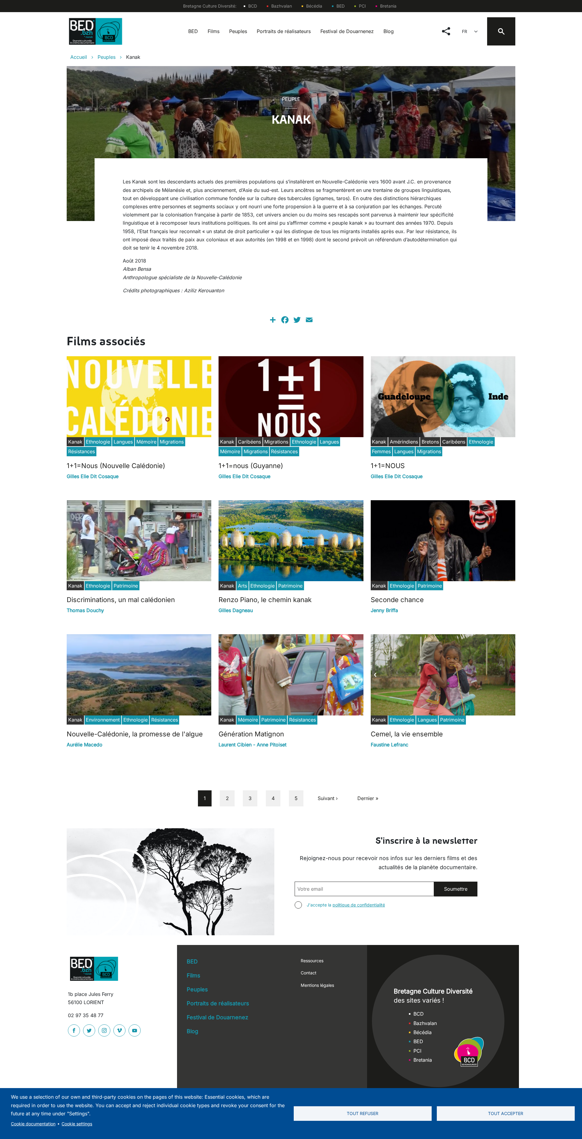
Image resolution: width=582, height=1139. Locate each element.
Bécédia (314, 5)
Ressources (312, 960)
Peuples (238, 31)
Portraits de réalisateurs (284, 31)
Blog (388, 31)
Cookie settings (77, 1123)
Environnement (103, 720)
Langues (123, 442)
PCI (362, 5)
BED (340, 5)
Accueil (78, 57)
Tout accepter (505, 1113)
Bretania (388, 5)
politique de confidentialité (359, 904)
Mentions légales (317, 985)
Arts (242, 586)
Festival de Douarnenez (347, 31)
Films (213, 31)
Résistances (81, 451)
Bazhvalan (281, 5)
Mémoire (146, 442)
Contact (308, 972)
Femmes (381, 451)
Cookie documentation (33, 1123)
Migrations (172, 442)
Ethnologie (98, 442)
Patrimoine (126, 586)
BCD (252, 5)
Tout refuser (362, 1113)
